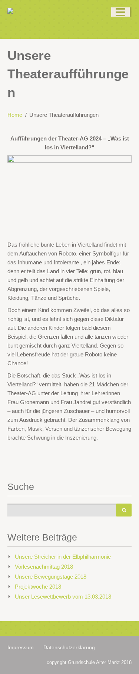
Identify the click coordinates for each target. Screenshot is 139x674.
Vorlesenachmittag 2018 (44, 566)
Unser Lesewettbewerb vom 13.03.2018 (63, 596)
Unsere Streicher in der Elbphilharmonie (63, 556)
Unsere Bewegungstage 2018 (50, 576)
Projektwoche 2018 (38, 586)
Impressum (20, 647)
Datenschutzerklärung (69, 647)
